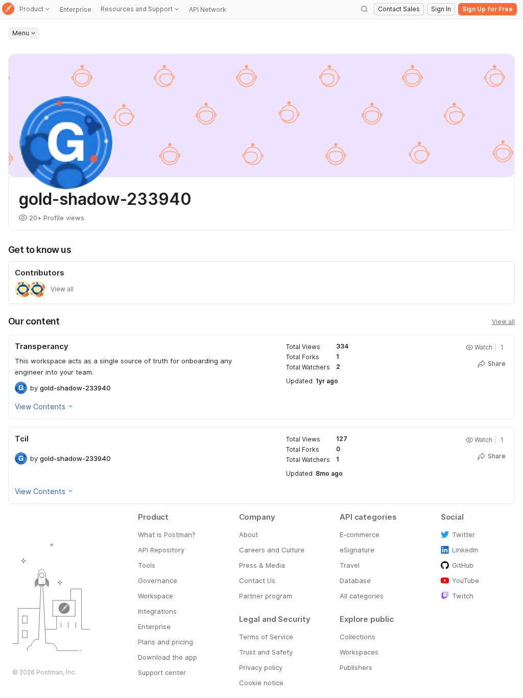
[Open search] (365, 9)
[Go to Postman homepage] (8, 9)
